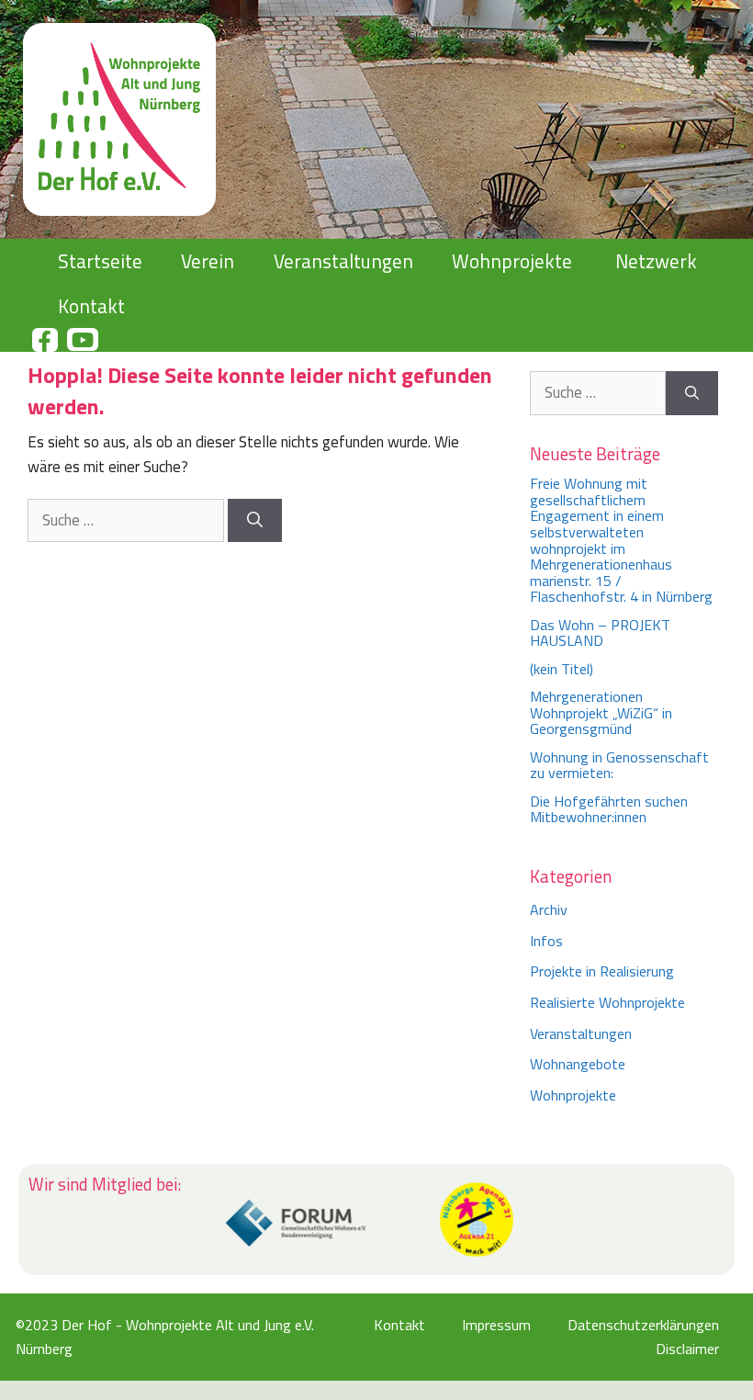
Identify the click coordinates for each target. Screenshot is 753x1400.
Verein (207, 261)
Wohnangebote (577, 1064)
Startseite (100, 261)
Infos (546, 941)
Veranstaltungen (343, 261)
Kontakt (91, 306)
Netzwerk (656, 261)
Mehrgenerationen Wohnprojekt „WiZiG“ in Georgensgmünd (601, 712)
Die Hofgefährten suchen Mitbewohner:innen (609, 809)
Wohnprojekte (512, 261)
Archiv (549, 909)
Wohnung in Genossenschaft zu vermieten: (619, 765)
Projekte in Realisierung (602, 971)
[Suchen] (255, 521)
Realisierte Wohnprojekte (607, 1002)
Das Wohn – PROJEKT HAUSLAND (604, 633)
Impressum (496, 1325)
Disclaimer (687, 1349)
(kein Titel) (561, 669)
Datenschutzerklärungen (643, 1325)
